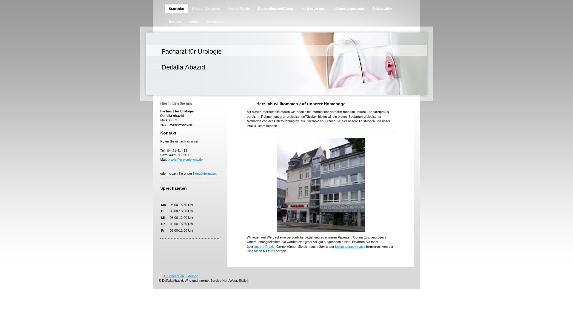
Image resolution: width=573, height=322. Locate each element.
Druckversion (174, 276)
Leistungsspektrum (349, 246)
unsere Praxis (264, 246)
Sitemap (192, 276)
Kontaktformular (204, 173)
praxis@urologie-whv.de (185, 159)
